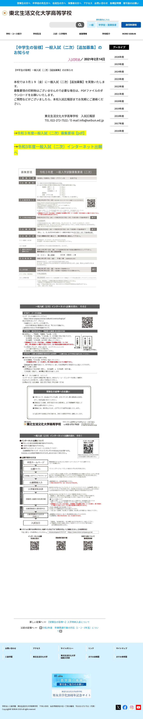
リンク (91, 648)
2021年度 (119, 93)
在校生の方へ (59, 3)
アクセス (88, 3)
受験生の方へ (23, 3)
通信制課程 (131, 24)
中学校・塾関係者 (107, 24)
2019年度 (119, 108)
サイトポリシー (67, 648)
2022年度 (119, 86)
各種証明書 (115, 3)
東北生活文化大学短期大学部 (68, 656)
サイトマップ (121, 648)
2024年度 (119, 71)
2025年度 (119, 64)
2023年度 (119, 79)
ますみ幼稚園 (93, 656)
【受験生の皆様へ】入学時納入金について (69, 622)
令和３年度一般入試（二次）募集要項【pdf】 (51, 133)
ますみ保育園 (121, 656)
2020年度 (119, 101)
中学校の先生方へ (41, 3)
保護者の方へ (74, 3)
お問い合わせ (101, 3)
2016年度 (119, 130)
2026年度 (119, 56)
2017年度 (119, 123)
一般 (91, 24)
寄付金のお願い (131, 3)
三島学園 (8, 656)
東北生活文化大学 (40, 656)
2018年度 (119, 116)
